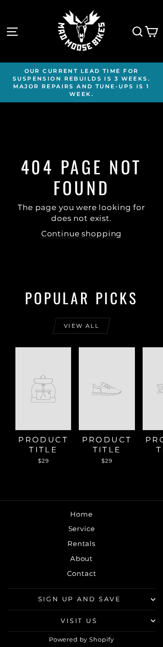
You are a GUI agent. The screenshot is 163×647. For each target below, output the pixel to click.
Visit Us (79, 621)
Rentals (81, 543)
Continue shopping (81, 233)
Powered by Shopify (81, 639)
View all (81, 325)
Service (81, 528)
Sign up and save (79, 599)
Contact (81, 573)
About (81, 558)
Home (81, 514)
